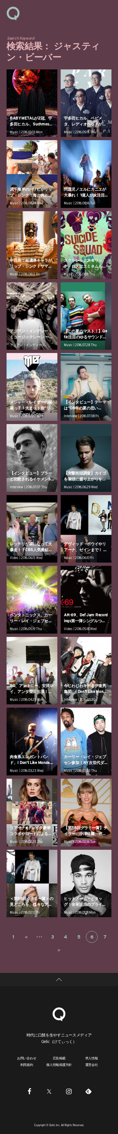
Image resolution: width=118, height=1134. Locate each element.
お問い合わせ (26, 1058)
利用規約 (26, 1065)
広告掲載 (59, 1058)
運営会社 (91, 1065)
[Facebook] (29, 1091)
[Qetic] (13, 13)
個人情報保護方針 (59, 1065)
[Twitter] (49, 1091)
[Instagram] (69, 1091)
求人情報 (91, 1058)
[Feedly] (88, 1091)
